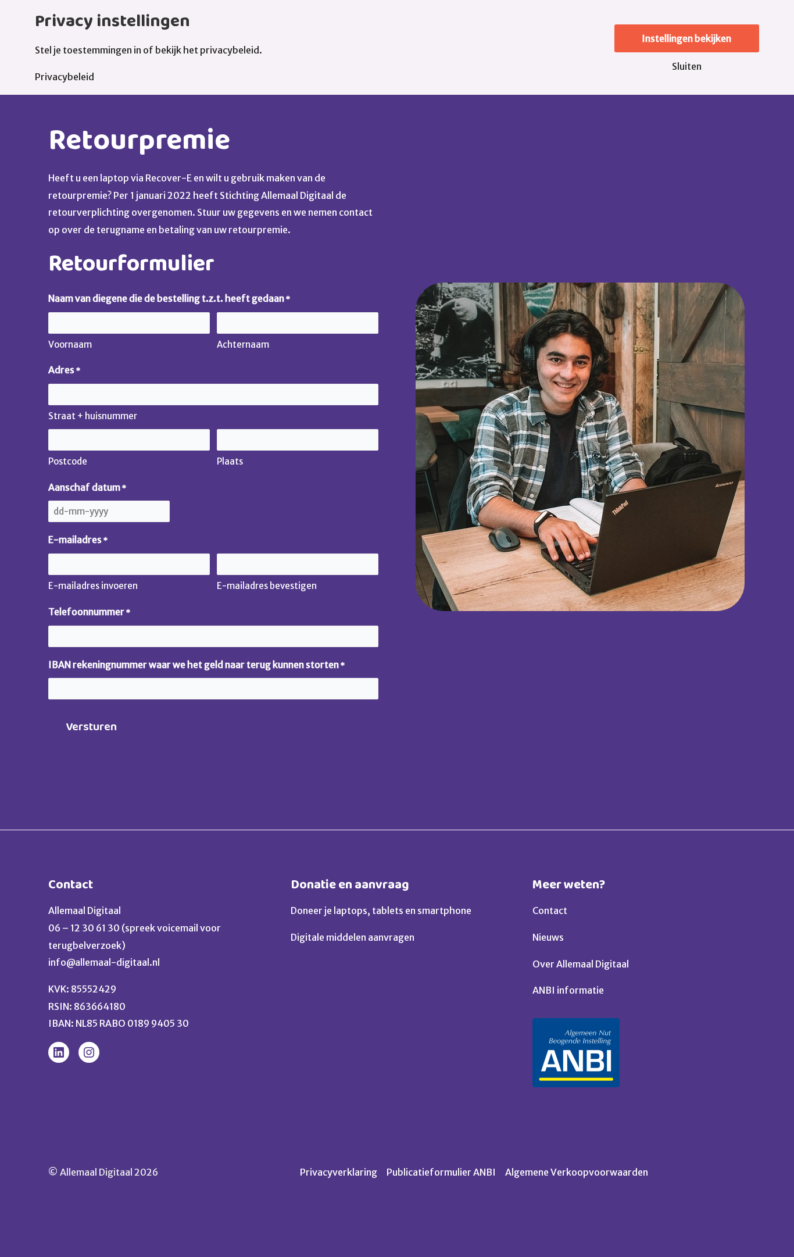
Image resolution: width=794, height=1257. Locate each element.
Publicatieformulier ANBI (441, 1172)
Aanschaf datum (87, 487)
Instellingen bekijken (686, 38)
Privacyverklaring (338, 1172)
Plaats (230, 461)
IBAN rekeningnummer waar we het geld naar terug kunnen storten (196, 664)
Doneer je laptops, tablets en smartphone (381, 910)
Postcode (67, 461)
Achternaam (243, 344)
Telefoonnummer (89, 611)
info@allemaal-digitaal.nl (104, 962)
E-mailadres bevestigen (267, 585)
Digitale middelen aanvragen (352, 937)
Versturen (91, 726)
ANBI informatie (568, 990)
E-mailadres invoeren (93, 585)
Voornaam (70, 344)
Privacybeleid (64, 76)
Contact (70, 884)
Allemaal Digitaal (84, 910)
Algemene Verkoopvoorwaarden (576, 1172)
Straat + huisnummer (92, 416)
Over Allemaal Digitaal (580, 964)
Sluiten (687, 66)
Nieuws (548, 937)
